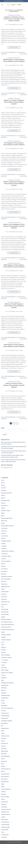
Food (2, 606)
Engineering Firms (5, 586)
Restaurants (4, 761)
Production (4, 748)
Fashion (3, 589)
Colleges (3, 543)
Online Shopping (5, 715)
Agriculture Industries (6, 492)
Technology (4, 806)
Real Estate (4, 753)
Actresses (3, 487)
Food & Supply (4, 609)
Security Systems (5, 774)
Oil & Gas (3, 710)
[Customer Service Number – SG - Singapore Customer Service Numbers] (14, 5)
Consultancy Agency (6, 556)
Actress (3, 485)
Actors (2, 482)
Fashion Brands (5, 591)
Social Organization (6, 789)
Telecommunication (6, 809)
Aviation (3, 508)
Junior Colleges (5, 670)
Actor (2, 480)
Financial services (5, 601)
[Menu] (2, 4)
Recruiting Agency (5, 756)
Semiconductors (5, 776)
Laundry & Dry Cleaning (7, 672)
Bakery (3, 513)
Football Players (5, 614)
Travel (2, 832)
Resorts (3, 758)
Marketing (3, 687)
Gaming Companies (6, 619)
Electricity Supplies (5, 579)
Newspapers (4, 705)
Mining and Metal (5, 695)
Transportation (5, 829)
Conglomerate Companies (7, 551)
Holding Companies (6, 634)
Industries (3, 647)
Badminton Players (5, 510)
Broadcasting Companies (7, 525)
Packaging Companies (6, 720)
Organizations (4, 718)
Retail (2, 763)
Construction (4, 553)
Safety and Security (5, 768)
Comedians (4, 546)
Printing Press (4, 743)
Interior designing (5, 655)
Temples (3, 817)
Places (2, 730)
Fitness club (4, 604)
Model (2, 700)
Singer (2, 784)
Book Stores (4, 520)
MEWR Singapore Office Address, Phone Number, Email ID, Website (14, 60)
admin (21, 24)
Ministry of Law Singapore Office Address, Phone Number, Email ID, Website (14, 226)
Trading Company (5, 827)
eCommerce (4, 571)
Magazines (4, 677)
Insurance (3, 652)
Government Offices (6, 627)
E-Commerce (4, 568)
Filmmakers (4, 599)
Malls (2, 680)
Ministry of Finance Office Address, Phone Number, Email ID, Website (14, 385)
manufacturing (4, 685)
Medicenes (4, 693)
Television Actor (5, 811)
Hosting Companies (6, 639)
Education (3, 573)
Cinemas (3, 538)
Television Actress (5, 814)
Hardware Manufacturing (7, 629)
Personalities (4, 723)
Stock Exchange (5, 796)
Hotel (2, 644)
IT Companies (4, 660)
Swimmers (3, 804)
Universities (4, 837)
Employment (4, 584)
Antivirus (3, 503)
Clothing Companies (6, 541)
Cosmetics (3, 558)
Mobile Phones (5, 698)
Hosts (2, 642)
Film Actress (4, 596)
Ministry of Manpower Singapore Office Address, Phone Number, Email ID (14, 183)
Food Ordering (4, 611)
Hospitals (3, 637)
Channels (3, 533)
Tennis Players (4, 819)
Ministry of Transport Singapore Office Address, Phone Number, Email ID (14, 102)
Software (3, 791)
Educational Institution (6, 576)
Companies (4, 548)
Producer (3, 746)
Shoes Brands (4, 779)
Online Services (5, 713)
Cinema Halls (4, 535)
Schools (3, 771)
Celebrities (4, 530)
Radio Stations (4, 751)
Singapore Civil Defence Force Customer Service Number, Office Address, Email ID (14, 18)
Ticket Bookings (5, 824)
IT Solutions (4, 662)
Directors (3, 566)
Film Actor (3, 594)
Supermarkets (4, 801)
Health (2, 632)
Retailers (3, 766)
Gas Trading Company (6, 622)
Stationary (3, 794)
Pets (2, 725)
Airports (3, 497)
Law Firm (3, 675)
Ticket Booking (5, 822)
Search (2, 427)
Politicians (3, 738)
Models (3, 703)
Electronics (4, 581)
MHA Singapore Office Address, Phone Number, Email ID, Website (14, 266)
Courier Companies (6, 561)
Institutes (3, 649)
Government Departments (14, 15)
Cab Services (4, 528)
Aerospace (3, 490)
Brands (3, 523)
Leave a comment (23, 53)
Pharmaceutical (5, 728)
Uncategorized (4, 834)
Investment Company (6, 657)
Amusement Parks (5, 500)
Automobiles (4, 505)
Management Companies (7, 682)
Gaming (3, 617)
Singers (3, 786)
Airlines (3, 495)
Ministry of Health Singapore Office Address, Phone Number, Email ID (14, 305)
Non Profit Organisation (7, 708)
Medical (3, 690)
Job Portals (4, 667)
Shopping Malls (5, 781)
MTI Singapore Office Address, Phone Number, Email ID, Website (14, 143)
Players (3, 733)
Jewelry (3, 665)
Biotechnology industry (7, 518)
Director (3, 563)
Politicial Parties (5, 736)
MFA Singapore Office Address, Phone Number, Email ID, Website (14, 345)
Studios (3, 799)
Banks (2, 515)
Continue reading (14, 47)
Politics (3, 741)
